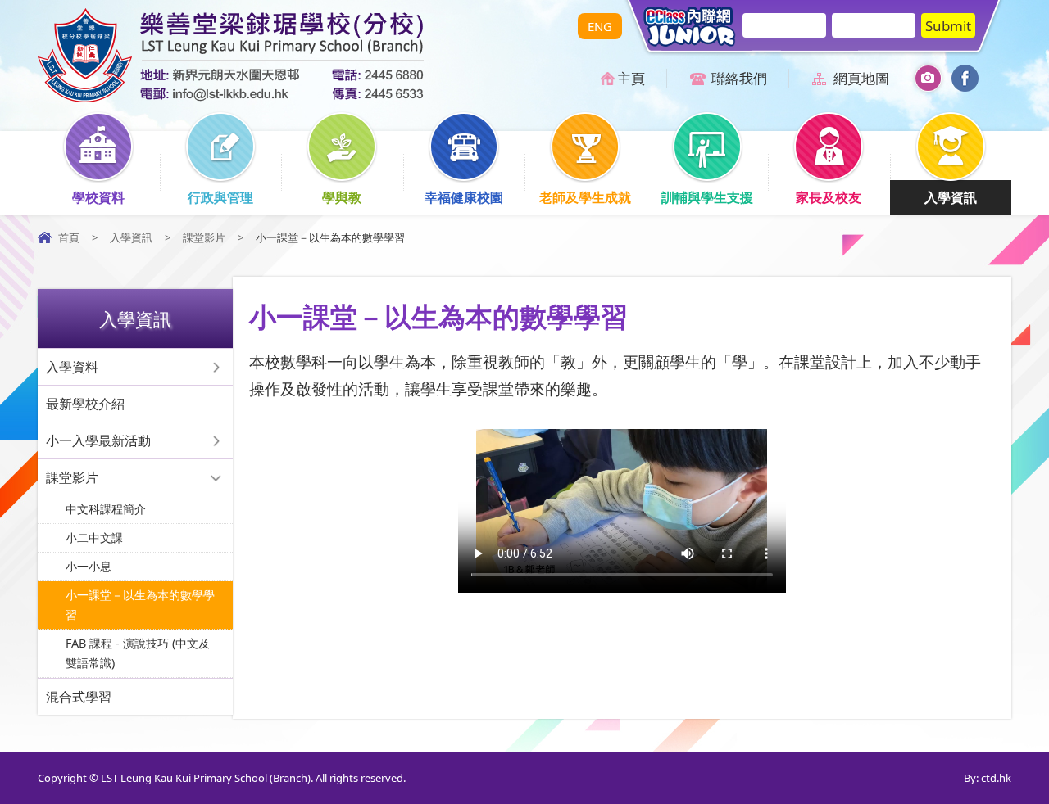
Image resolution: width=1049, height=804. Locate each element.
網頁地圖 (861, 78)
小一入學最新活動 (98, 440)
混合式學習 (78, 697)
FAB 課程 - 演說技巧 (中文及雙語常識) (138, 653)
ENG (600, 26)
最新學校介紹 (85, 404)
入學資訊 (950, 197)
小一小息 (88, 566)
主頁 (631, 78)
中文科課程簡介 (106, 509)
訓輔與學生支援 (707, 197)
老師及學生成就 (585, 197)
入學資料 (72, 367)
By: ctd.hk (987, 777)
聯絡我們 (739, 78)
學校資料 (98, 197)
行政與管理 (220, 197)
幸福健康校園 (464, 197)
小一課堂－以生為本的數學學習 (140, 604)
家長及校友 (828, 197)
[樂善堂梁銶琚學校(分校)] (231, 97)
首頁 (68, 237)
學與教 (341, 197)
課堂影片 (204, 237)
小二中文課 (94, 537)
